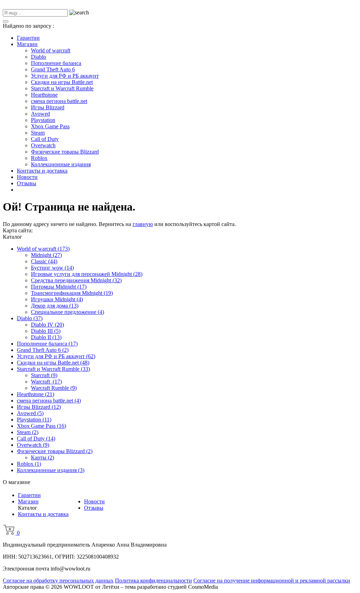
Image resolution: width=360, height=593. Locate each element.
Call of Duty (45, 139)
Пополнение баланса (56, 63)
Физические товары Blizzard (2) (54, 451)
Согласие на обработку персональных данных (58, 581)
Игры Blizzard (47, 107)
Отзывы (26, 183)
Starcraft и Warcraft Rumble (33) (53, 369)
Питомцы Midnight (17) (58, 287)
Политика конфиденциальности (153, 581)
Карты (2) (42, 457)
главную (143, 224)
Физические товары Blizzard (65, 152)
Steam (38, 133)
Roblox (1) (29, 464)
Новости (27, 177)
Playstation (43, 120)
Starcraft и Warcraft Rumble (62, 88)
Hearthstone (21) (35, 394)
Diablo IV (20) (47, 325)
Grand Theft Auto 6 (53, 69)
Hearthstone (44, 95)
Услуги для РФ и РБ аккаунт (65, 76)
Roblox (39, 158)
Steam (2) (27, 432)
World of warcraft (50, 50)
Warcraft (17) (46, 382)
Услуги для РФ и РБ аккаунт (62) (56, 356)
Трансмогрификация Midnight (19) (72, 293)
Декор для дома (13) (54, 306)
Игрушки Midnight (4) (57, 299)
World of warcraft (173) (43, 249)
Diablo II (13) (46, 337)
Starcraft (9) (44, 375)
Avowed (40, 114)
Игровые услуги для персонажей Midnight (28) (86, 274)
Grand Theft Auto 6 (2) (43, 350)
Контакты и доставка (42, 171)
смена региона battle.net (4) (49, 401)
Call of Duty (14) (36, 438)
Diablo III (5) (45, 331)
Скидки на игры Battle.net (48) (53, 363)
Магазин (27, 44)
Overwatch (43, 145)
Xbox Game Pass (50, 126)
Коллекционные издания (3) (50, 470)
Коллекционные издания (61, 164)
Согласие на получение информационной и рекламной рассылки (271, 581)
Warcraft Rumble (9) (54, 388)
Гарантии (28, 38)
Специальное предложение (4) (67, 312)
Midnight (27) (46, 255)
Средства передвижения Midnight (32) (76, 280)
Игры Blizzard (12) (39, 407)
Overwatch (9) (33, 445)
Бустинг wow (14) (52, 268)
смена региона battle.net (59, 101)
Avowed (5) (30, 413)
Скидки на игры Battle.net (62, 82)
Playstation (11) (34, 420)
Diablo (38, 57)
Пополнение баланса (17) (47, 344)
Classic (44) (44, 261)
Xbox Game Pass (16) (41, 426)
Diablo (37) (30, 318)
